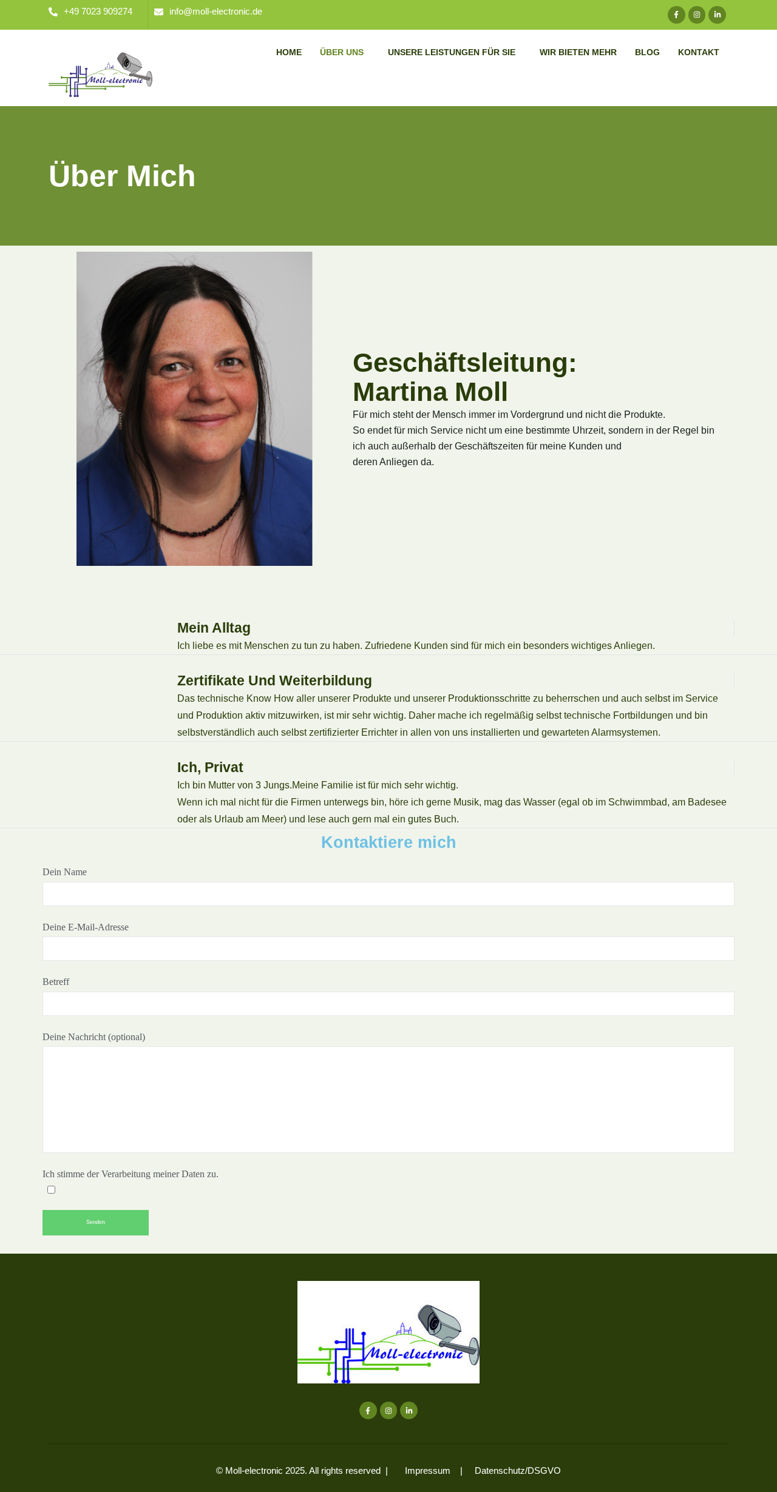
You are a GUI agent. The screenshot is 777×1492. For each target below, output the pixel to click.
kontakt (698, 52)
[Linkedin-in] (717, 15)
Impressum (427, 1470)
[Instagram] (697, 15)
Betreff (55, 981)
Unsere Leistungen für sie (451, 52)
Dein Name (64, 872)
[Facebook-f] (676, 15)
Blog (647, 52)
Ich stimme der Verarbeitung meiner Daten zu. (130, 1174)
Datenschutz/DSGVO (515, 1470)
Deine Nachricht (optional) (93, 1037)
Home (289, 52)
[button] (345, 52)
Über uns (342, 52)
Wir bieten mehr (578, 52)
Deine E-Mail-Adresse (85, 927)
